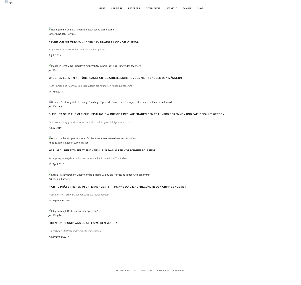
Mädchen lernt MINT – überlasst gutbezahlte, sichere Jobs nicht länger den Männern (115, 78)
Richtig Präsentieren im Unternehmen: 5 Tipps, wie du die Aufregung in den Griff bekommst (117, 186)
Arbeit (52, 178)
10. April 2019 (56, 164)
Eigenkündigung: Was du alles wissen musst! (83, 223)
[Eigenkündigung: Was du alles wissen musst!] (73, 210)
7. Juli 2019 (55, 55)
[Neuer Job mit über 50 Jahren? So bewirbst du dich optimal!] (82, 29)
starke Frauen (81, 142)
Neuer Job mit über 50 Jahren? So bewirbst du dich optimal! (94, 41)
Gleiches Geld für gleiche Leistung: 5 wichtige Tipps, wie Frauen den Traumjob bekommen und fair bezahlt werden (136, 114)
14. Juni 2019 (56, 91)
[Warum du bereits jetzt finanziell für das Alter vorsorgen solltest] (92, 138)
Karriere (71, 33)
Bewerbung (55, 33)
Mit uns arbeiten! (126, 270)
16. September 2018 (60, 200)
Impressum (147, 270)
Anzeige (53, 142)
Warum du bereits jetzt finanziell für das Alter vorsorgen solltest (102, 150)
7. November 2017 (59, 236)
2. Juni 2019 (55, 127)
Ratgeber (68, 142)
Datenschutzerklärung (171, 270)
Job (64, 33)
